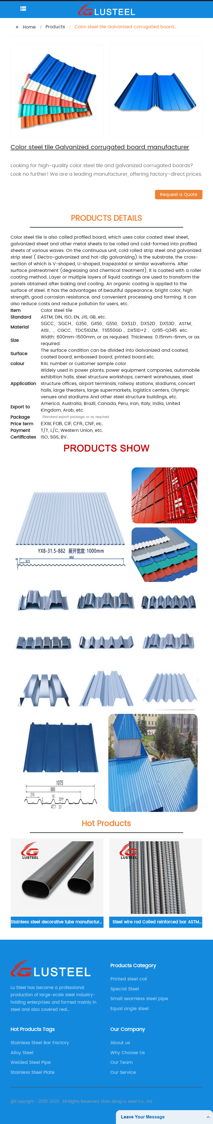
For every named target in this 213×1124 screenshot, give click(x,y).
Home (29, 27)
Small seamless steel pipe (139, 998)
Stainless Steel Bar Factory (40, 1042)
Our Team (121, 1062)
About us (120, 1042)
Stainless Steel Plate (33, 1072)
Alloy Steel (22, 1052)
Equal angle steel (129, 1008)
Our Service (123, 1072)
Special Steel (124, 989)
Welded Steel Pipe (31, 1062)
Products (55, 26)
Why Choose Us (127, 1052)
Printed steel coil (128, 979)
